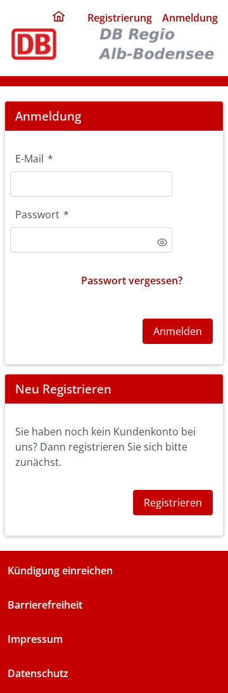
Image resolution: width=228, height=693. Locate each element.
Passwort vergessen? (131, 280)
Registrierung (119, 18)
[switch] (162, 242)
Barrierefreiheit (45, 605)
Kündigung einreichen (60, 571)
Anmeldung (190, 18)
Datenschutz (38, 673)
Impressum (35, 639)
